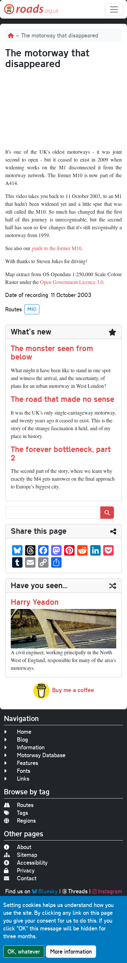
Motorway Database (41, 755)
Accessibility (32, 862)
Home (24, 731)
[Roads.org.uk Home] (31, 9)
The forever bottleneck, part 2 (61, 453)
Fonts (23, 770)
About (24, 847)
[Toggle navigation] (114, 9)
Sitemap (27, 854)
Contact (26, 878)
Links (23, 778)
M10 (31, 309)
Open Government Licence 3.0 (71, 281)
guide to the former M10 (56, 248)
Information (31, 747)
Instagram (110, 891)
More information (71, 951)
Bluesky (48, 891)
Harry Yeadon (35, 602)
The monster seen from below (52, 352)
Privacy (26, 870)
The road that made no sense (62, 399)
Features (27, 763)
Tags (22, 812)
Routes (25, 805)
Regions (26, 820)
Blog (22, 739)
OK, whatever (23, 951)
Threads (78, 891)
